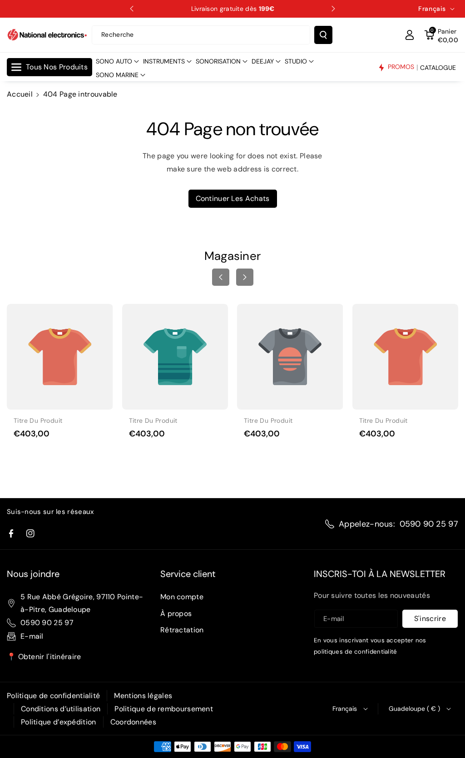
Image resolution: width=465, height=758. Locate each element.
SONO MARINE (117, 75)
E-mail (32, 636)
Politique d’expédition (58, 722)
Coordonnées (133, 722)
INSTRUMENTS (164, 61)
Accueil (20, 94)
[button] (441, 35)
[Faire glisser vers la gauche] (220, 277)
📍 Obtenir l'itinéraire (44, 656)
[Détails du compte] (410, 35)
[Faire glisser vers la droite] (244, 277)
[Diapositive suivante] (333, 8)
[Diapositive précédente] (132, 8)
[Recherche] (323, 35)
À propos (176, 613)
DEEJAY (263, 61)
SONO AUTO (114, 61)
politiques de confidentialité (355, 651)
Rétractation (182, 630)
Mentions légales (143, 695)
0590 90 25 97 (429, 523)
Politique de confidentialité (53, 695)
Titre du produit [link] (38, 420)
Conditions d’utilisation (60, 709)
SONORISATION (218, 61)
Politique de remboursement (163, 709)
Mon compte (181, 597)
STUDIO (296, 61)
